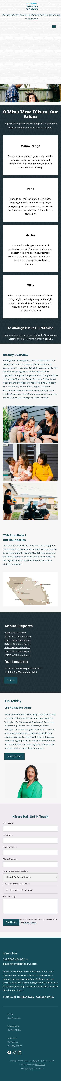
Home (10, 1014)
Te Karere (12, 1038)
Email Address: (10, 847)
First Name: (8, 823)
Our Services (14, 1018)
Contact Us (13, 1042)
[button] (54, 26)
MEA (52, 1061)
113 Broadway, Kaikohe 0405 (35, 997)
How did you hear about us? (16, 871)
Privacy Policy (29, 922)
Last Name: (8, 835)
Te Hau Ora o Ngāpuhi (32, 1061)
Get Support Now (30, 54)
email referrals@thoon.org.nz (20, 963)
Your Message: (10, 896)
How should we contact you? (16, 884)
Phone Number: (10, 859)
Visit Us (11, 680)
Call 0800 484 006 (14, 959)
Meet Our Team (14, 756)
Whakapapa (13, 1026)
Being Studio (40, 1065)
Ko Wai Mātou (14, 1030)
